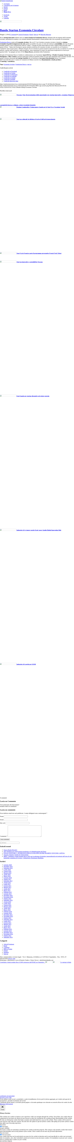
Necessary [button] (3, 1124)
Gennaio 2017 (8, 894)
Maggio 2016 (7, 906)
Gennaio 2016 (8, 913)
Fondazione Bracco (5, 42)
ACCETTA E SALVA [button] (6, 1141)
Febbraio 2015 (8, 929)
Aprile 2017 (7, 889)
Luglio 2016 (7, 903)
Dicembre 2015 (8, 915)
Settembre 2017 (8, 881)
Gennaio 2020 (8, 865)
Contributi (6, 947)
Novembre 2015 (8, 916)
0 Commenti (13, 34)
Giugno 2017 (7, 886)
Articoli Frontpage (23, 34)
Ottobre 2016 (7, 898)
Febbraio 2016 (8, 911)
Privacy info (11, 958)
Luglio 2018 (7, 869)
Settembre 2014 (8, 937)
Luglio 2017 (7, 884)
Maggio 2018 (7, 873)
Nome (2, 816)
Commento (3, 836)
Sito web (2, 823)
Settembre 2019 (8, 868)
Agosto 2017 (7, 882)
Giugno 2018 (7, 871)
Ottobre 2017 (7, 879)
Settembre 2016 (8, 900)
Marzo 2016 (7, 910)
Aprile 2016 (7, 908)
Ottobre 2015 (7, 918)
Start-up (36, 34)
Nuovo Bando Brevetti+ (10, 850)
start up (29, 64)
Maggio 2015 (7, 924)
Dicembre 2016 (8, 895)
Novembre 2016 (8, 897)
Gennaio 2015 (8, 931)
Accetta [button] (70, 1102)
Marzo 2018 (7, 876)
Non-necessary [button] (4, 1133)
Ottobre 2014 (7, 935)
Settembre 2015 (8, 919)
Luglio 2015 (7, 921)
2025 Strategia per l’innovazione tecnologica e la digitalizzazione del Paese (25, 851)
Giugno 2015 (7, 923)
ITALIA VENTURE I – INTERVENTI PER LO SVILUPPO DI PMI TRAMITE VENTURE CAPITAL (34, 853)
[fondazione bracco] (11, 21)
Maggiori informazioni (6, 1104)
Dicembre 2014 (8, 932)
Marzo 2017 (7, 890)
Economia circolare (9, 64)
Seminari (6, 952)
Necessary (5, 1126)
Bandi (31, 34)
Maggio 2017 (7, 887)
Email (1, 819)
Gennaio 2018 (8, 877)
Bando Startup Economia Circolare (22, 30)
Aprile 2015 (7, 926)
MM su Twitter (8, 949)
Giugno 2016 (7, 905)
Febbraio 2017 (8, 892)
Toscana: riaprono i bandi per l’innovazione (16, 855)
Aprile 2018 (7, 874)
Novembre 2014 (8, 934)
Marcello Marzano (46, 34)
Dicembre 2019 (8, 866)
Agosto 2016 (7, 902)
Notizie (6, 950)
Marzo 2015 (7, 927)
